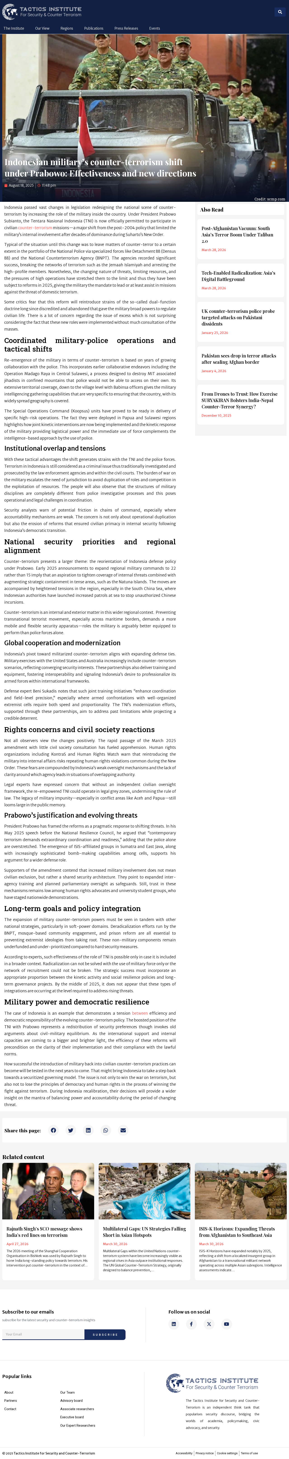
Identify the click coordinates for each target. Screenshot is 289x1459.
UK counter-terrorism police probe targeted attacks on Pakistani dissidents (238, 317)
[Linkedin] (173, 1324)
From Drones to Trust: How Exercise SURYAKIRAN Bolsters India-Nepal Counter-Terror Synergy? (239, 400)
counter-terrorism (35, 227)
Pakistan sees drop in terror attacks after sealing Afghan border (239, 358)
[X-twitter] (209, 1324)
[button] (53, 1130)
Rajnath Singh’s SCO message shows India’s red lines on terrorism (44, 1232)
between (140, 1013)
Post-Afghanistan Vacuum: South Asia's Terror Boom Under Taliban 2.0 (237, 234)
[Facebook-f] (191, 1324)
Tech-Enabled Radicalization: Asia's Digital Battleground (238, 276)
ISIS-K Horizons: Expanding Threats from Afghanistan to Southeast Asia (237, 1232)
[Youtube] (226, 1324)
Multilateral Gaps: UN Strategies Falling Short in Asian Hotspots (144, 1232)
